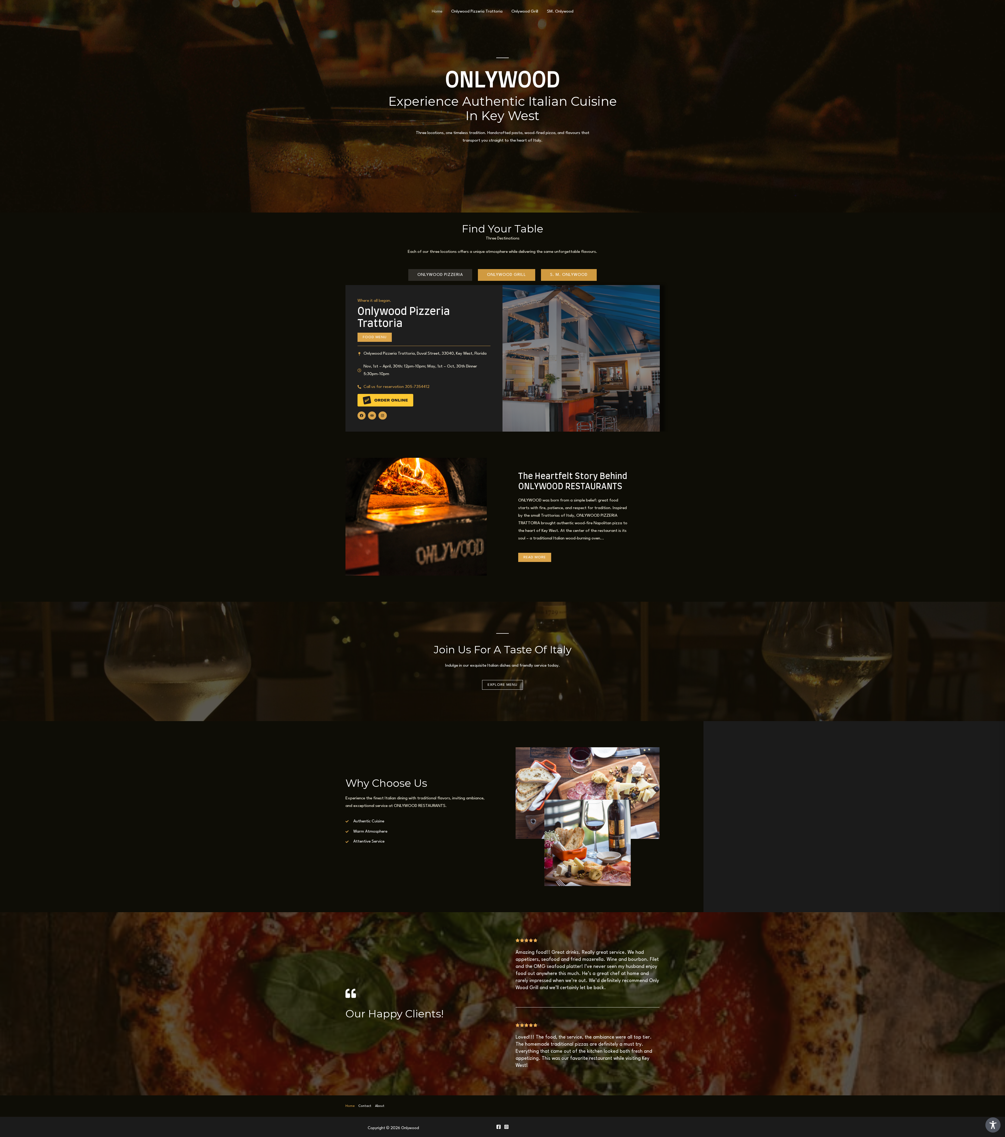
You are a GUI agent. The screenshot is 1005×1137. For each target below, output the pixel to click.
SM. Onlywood (560, 11)
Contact (364, 1106)
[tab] (440, 275)
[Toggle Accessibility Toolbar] (993, 1125)
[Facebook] (498, 1126)
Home (437, 11)
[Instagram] (506, 1126)
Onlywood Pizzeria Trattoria (476, 11)
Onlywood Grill (524, 11)
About (379, 1106)
